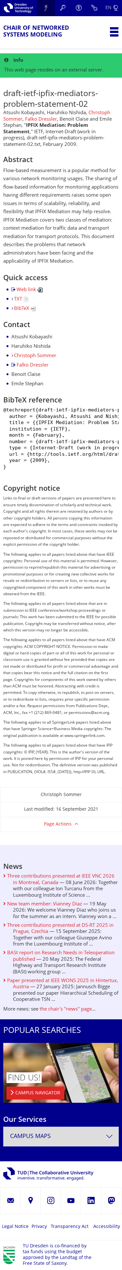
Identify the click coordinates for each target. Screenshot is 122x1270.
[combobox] (61, 1136)
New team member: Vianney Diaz (44, 904)
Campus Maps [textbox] (30, 1136)
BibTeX (22, 308)
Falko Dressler (41, 119)
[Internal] (94, 8)
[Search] (63, 8)
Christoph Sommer (35, 356)
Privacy (39, 1227)
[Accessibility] (78, 8)
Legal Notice (15, 1227)
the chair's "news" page (66, 1009)
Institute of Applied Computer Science (46, 8)
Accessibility (106, 1227)
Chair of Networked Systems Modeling (36, 32)
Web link (27, 290)
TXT (18, 299)
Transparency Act (69, 1227)
